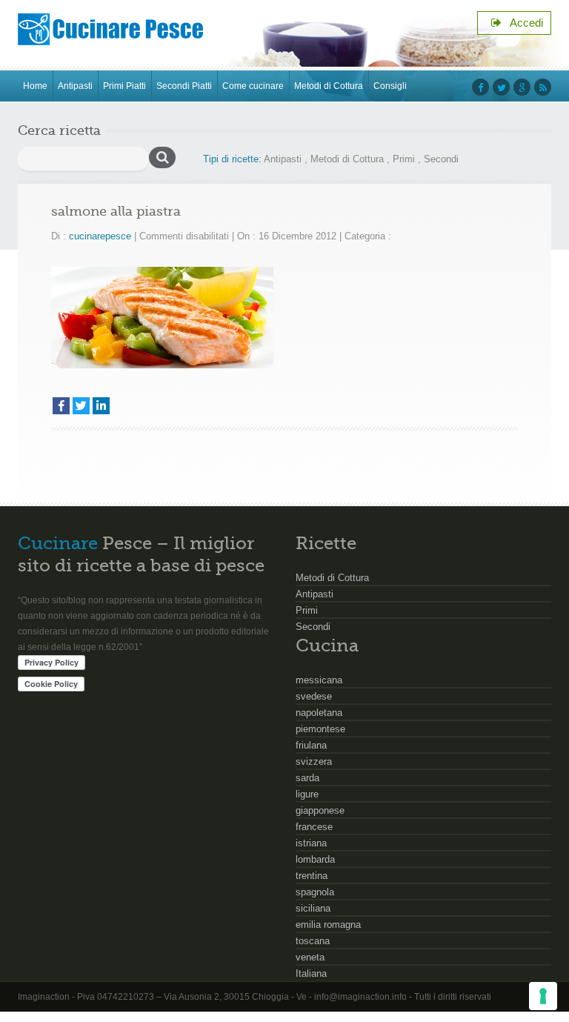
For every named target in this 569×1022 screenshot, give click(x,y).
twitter (501, 87)
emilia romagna (328, 924)
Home (35, 86)
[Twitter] (81, 405)
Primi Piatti (124, 86)
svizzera (314, 761)
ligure (307, 794)
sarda (307, 777)
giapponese (320, 810)
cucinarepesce (100, 236)
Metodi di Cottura (328, 86)
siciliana (313, 908)
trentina (311, 875)
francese (314, 826)
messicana (319, 680)
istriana (311, 843)
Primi (404, 159)
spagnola (315, 891)
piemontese (320, 728)
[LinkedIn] (101, 405)
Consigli (390, 86)
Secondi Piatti (184, 86)
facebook (480, 87)
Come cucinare (253, 86)
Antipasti (75, 86)
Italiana (311, 973)
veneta (310, 957)
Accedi (522, 22)
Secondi (441, 159)
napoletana (319, 712)
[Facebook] (61, 405)
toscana (313, 940)
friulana (311, 745)
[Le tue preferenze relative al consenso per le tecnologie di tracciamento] (543, 996)
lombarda (315, 859)
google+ (521, 87)
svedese (314, 696)
